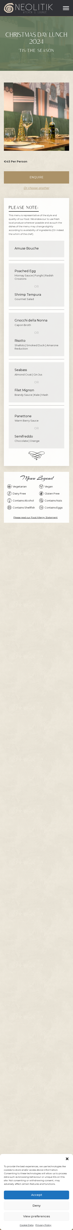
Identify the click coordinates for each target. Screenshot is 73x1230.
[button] (67, 1159)
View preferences (36, 1216)
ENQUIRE (36, 177)
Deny (36, 1205)
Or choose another (36, 188)
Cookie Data (26, 1225)
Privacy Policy (43, 1225)
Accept (36, 1195)
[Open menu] (66, 8)
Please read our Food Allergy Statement (35, 517)
